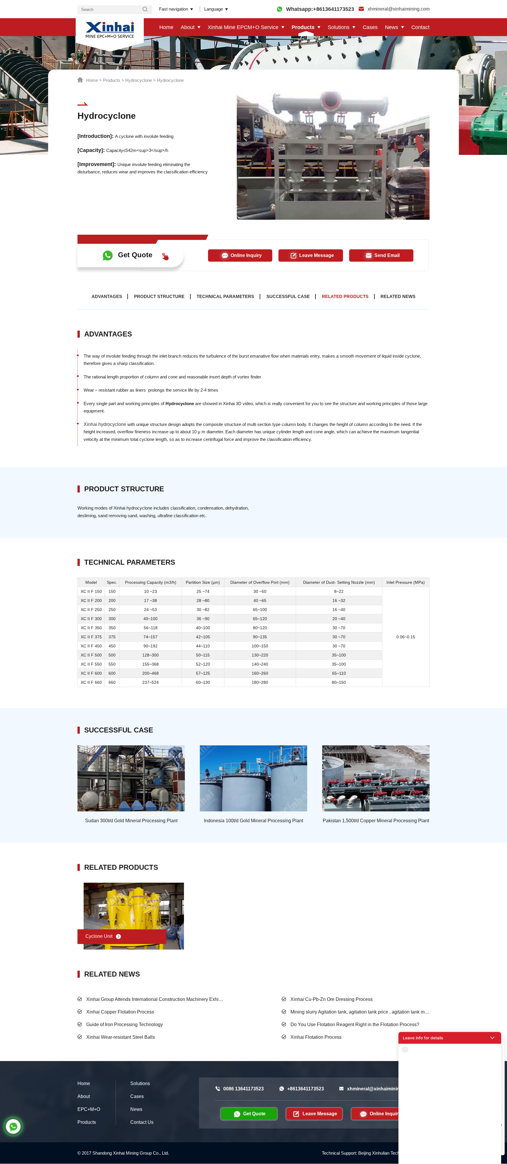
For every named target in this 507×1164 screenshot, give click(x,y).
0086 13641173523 (243, 1088)
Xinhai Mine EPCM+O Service (243, 27)
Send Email (387, 255)
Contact (420, 27)
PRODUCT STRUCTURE (159, 296)
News (391, 27)
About (188, 27)
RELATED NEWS (398, 296)
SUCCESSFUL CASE (288, 296)
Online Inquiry (246, 255)
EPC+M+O (88, 1109)
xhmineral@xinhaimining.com (398, 8)
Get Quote (135, 255)
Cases (370, 27)
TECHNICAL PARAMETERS (225, 296)
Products (303, 27)
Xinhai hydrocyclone (105, 424)
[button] (449, 1038)
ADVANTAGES (107, 296)
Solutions (338, 27)
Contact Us (141, 1122)
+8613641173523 (305, 1088)
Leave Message (316, 255)
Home (166, 27)
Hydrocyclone (138, 80)
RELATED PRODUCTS (345, 296)
